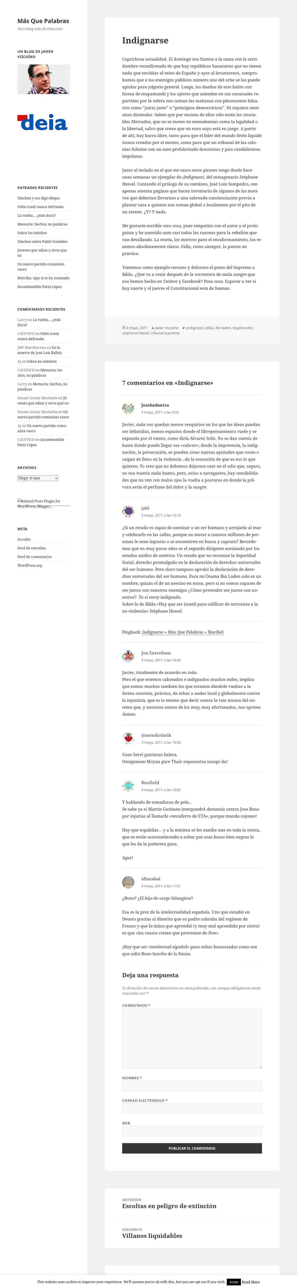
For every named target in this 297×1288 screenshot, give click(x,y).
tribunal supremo (165, 333)
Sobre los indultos (32, 232)
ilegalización (243, 327)
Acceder (24, 539)
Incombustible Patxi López (39, 286)
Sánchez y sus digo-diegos (38, 198)
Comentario (136, 1005)
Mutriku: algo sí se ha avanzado (43, 278)
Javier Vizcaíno (167, 327)
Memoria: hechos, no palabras (42, 224)
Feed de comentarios (34, 556)
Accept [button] (233, 1282)
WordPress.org (29, 565)
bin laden (223, 327)
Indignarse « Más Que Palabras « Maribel (183, 632)
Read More (251, 1282)
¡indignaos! (195, 327)
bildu (210, 327)
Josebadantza (155, 405)
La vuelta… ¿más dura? (36, 215)
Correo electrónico (145, 1100)
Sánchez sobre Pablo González (42, 241)
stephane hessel (135, 333)
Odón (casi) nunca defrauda (40, 206)
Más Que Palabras (43, 21)
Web (126, 1123)
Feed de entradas (31, 548)
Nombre (132, 1078)
